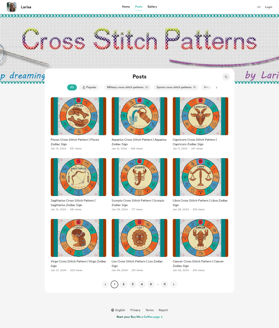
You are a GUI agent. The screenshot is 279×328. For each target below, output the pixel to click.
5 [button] (151, 284)
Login (268, 7)
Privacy (135, 310)
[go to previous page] (105, 284)
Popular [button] (91, 87)
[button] (126, 7)
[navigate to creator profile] (11, 7)
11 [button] (165, 284)
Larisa (26, 7)
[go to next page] (173, 284)
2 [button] (123, 284)
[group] (78, 124)
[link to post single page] (78, 124)
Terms (149, 310)
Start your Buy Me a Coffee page (138, 317)
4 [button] (142, 284)
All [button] (72, 87)
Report (163, 310)
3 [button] (133, 284)
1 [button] (114, 284)
